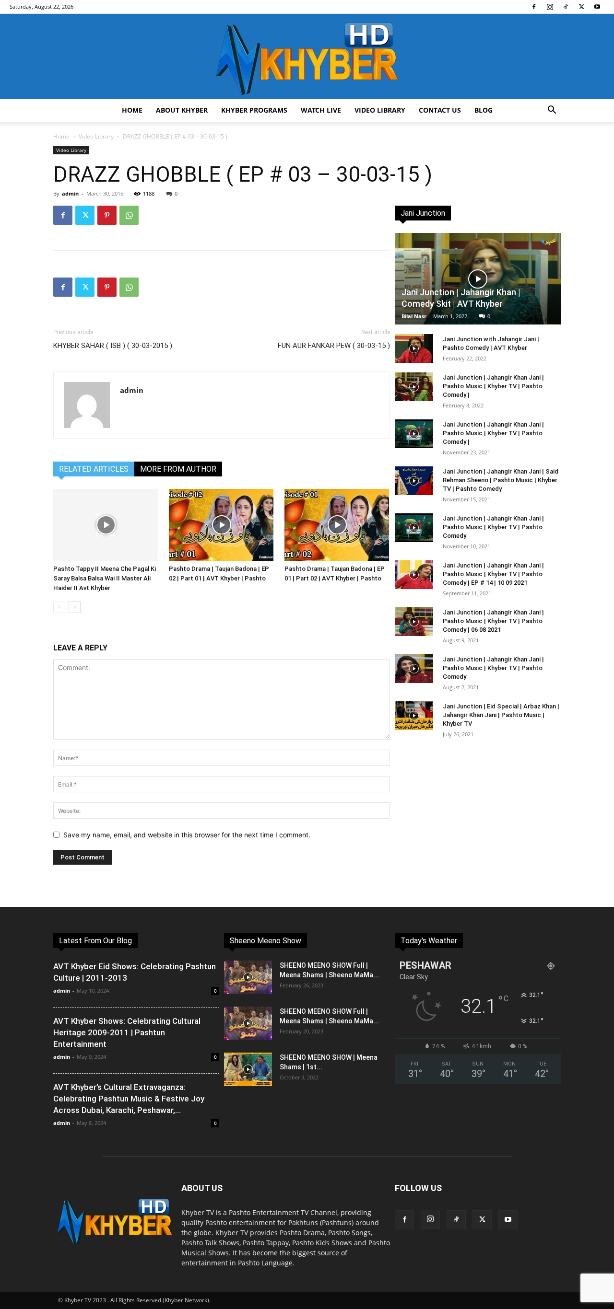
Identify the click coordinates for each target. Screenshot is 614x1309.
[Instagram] (550, 6)
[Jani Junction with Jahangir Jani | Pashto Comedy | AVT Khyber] (414, 348)
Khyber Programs (254, 110)
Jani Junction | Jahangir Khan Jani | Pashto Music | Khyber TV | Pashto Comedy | (493, 386)
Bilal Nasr (413, 316)
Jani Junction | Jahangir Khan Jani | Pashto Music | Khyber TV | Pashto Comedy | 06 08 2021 (493, 621)
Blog (483, 110)
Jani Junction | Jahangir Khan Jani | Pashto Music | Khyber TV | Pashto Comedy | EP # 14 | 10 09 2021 (493, 574)
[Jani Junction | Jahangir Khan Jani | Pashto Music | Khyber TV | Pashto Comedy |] (414, 386)
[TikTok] (565, 6)
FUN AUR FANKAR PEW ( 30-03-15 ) (334, 345)
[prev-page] (59, 607)
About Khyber (182, 110)
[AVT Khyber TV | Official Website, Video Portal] (307, 56)
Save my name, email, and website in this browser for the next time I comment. (186, 835)
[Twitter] (581, 6)
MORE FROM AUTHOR (178, 469)
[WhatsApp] (129, 215)
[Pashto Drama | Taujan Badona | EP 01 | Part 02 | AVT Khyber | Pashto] (337, 525)
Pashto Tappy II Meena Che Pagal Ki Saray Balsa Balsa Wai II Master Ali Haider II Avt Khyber (104, 578)
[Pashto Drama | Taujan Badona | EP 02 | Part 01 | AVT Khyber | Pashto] (221, 525)
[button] (551, 111)
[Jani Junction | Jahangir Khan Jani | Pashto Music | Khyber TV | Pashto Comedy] (414, 527)
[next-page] (75, 607)
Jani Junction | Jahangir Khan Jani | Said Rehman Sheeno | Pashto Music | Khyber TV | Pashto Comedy (500, 480)
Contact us (440, 110)
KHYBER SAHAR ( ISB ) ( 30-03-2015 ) (112, 345)
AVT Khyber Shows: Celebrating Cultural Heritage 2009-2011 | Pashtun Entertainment (127, 1032)
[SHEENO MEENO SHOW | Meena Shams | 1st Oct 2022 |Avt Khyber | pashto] (248, 1069)
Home (132, 110)
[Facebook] (534, 6)
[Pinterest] (107, 215)
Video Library (379, 110)
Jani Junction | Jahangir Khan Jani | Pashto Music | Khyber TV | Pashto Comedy (493, 527)
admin (70, 193)
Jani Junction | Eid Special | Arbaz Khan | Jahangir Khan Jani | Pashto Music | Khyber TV (501, 715)
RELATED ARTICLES (94, 469)
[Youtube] (597, 6)
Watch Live (321, 110)
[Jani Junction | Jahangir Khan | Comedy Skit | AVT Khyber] (478, 278)
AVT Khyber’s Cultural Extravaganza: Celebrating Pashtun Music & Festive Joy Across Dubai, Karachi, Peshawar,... (128, 1098)
